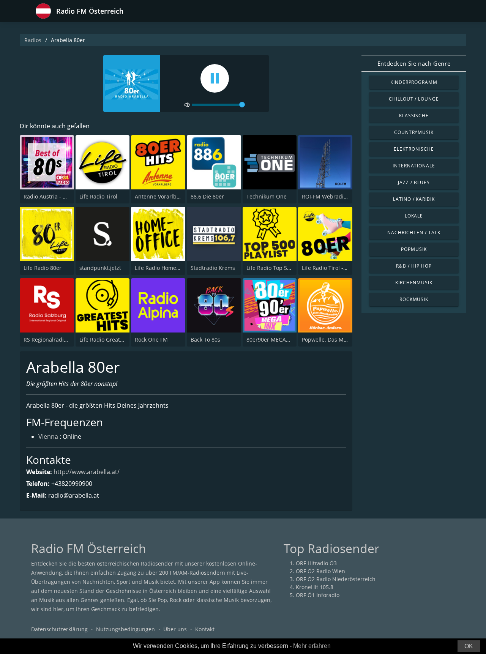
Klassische (414, 115)
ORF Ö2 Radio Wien (320, 571)
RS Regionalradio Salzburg (57, 339)
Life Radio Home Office (164, 267)
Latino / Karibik (414, 199)
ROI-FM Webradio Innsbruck (338, 196)
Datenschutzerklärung (59, 629)
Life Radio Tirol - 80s (327, 267)
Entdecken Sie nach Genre (413, 63)
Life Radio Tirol (98, 196)
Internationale (414, 165)
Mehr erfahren (312, 646)
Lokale (414, 216)
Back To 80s (205, 339)
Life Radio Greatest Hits (109, 339)
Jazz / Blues (414, 182)
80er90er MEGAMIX (270, 339)
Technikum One (266, 196)
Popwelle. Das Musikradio (334, 339)
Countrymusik (414, 132)
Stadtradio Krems (213, 267)
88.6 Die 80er (207, 196)
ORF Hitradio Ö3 (316, 563)
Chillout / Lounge (414, 99)
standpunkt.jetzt (100, 267)
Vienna (48, 436)
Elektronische (414, 149)
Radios (32, 40)
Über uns (175, 629)
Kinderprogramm (413, 82)
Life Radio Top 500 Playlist (279, 267)
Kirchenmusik (414, 282)
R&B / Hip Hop (413, 266)
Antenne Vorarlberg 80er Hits (172, 196)
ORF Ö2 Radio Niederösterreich (336, 579)
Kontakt (205, 629)
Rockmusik (414, 299)
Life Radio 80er (43, 267)
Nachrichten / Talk (413, 232)
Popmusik (414, 249)
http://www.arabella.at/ (87, 472)
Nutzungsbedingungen (125, 629)
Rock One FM (151, 339)
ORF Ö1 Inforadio (317, 595)
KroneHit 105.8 (314, 587)
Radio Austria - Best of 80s (57, 196)
